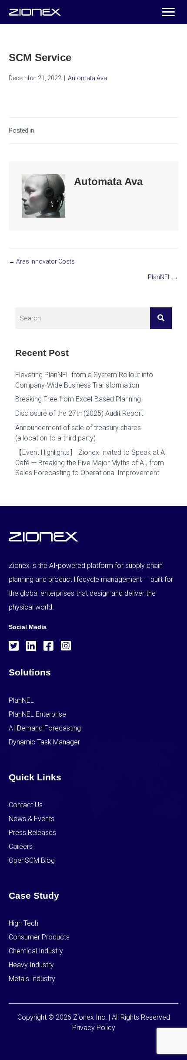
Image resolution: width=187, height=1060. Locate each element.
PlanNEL (21, 700)
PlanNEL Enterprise (37, 714)
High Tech (23, 923)
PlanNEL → (163, 277)
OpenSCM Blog (32, 860)
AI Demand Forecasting (45, 728)
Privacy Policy (93, 1028)
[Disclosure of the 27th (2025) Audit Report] (93, 413)
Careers (21, 846)
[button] (168, 12)
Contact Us (26, 805)
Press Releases (32, 832)
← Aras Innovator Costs (42, 261)
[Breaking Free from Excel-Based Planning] (93, 399)
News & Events (31, 819)
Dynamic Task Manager (44, 742)
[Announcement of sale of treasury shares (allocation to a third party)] (93, 433)
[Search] (161, 318)
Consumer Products (39, 937)
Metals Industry (32, 979)
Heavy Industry (31, 965)
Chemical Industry (36, 951)
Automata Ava (87, 78)
